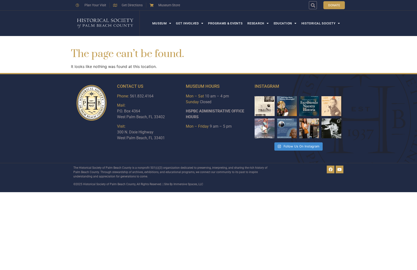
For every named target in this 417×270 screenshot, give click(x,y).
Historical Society (318, 23)
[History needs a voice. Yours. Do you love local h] (287, 106)
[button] (313, 5)
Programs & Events (225, 23)
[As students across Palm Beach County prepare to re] (331, 128)
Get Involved (187, 23)
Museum (159, 23)
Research (255, 23)
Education (283, 23)
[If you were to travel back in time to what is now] (264, 106)
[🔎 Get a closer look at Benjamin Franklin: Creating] (287, 128)
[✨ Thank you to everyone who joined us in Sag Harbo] (309, 128)
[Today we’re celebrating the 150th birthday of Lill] (331, 106)
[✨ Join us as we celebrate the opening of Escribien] (309, 106)
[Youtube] (339, 169)
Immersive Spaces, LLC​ (188, 184)
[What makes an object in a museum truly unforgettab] (264, 128)
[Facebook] (330, 169)
